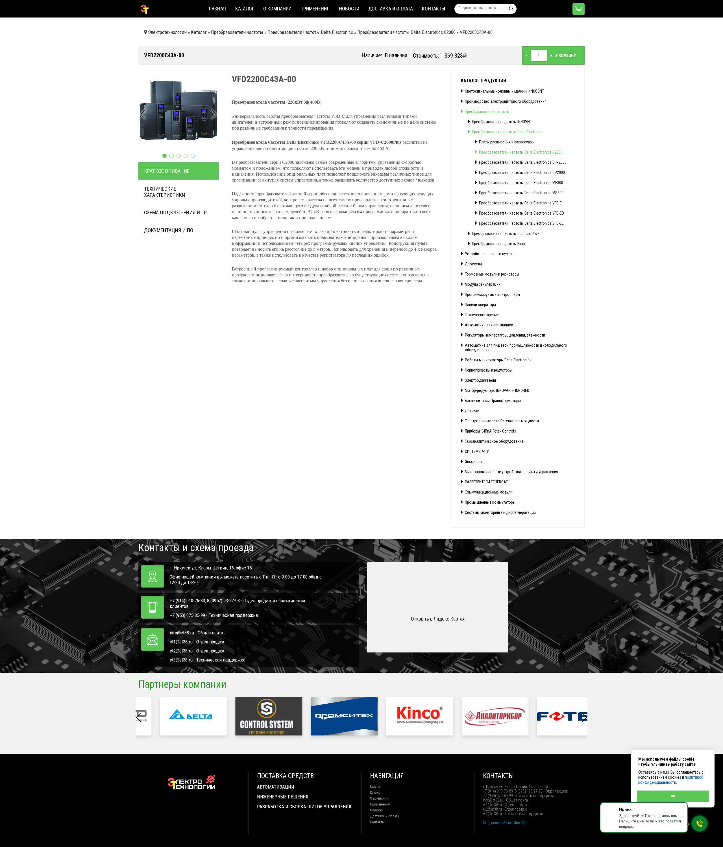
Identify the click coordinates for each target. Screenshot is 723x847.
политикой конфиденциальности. (670, 780)
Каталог (244, 9)
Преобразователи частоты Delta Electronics (508, 132)
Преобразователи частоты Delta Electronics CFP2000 (523, 162)
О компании (277, 9)
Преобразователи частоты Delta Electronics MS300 (521, 193)
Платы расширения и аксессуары (506, 142)
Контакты (433, 9)
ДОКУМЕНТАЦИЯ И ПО (168, 230)
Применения (315, 9)
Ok (673, 796)
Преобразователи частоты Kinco (499, 243)
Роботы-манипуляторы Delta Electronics (498, 360)
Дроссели (473, 264)
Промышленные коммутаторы (490, 502)
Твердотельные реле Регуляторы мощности (502, 421)
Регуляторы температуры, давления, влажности (505, 335)
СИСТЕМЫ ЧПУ (477, 451)
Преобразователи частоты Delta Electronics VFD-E (520, 203)
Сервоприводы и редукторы (488, 370)
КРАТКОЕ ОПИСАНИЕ (167, 171)
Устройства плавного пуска (488, 254)
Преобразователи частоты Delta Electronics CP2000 (522, 172)
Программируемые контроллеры (492, 294)
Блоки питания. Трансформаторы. (493, 400)
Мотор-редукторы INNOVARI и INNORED (497, 390)
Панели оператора (480, 304)
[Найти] (511, 9)
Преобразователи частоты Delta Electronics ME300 (521, 182)
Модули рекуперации (482, 284)
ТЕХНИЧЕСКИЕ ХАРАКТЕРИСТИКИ (164, 192)
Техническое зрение (482, 315)
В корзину (565, 55)
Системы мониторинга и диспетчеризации (500, 512)
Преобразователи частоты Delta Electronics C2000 (521, 152)
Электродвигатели (480, 380)
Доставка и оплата (390, 9)
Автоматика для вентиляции (489, 325)
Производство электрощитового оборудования (505, 101)
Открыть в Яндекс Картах (438, 619)
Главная (216, 9)
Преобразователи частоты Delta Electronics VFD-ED (521, 213)
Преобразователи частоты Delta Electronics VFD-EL (521, 223)
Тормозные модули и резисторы (492, 274)
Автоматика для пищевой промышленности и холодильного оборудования (516, 347)
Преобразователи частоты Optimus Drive (505, 233)
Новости (349, 9)
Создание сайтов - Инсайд (504, 822)
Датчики (472, 411)
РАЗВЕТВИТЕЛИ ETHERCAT (486, 482)
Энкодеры (473, 461)
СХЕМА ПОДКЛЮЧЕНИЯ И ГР (175, 212)
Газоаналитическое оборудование (494, 441)
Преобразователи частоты (487, 111)
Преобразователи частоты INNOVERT (502, 121)
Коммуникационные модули (488, 492)
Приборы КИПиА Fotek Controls (490, 431)
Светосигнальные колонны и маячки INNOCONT (504, 91)
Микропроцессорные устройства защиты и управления (511, 472)
